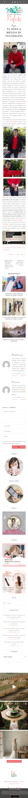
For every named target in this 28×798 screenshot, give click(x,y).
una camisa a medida (20, 101)
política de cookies (16, 794)
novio (4, 247)
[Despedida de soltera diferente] (14, 566)
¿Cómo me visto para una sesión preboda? (19, 264)
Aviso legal (20, 781)
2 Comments (22, 254)
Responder (23, 375)
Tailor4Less (16, 85)
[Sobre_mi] (14, 475)
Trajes (14, 25)
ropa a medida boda (11, 247)
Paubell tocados (17, 355)
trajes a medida (18, 220)
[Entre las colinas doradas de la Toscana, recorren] (14, 687)
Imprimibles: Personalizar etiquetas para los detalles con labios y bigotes (9, 265)
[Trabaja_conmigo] (14, 502)
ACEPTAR (15, 796)
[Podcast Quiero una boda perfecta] (14, 534)
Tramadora (16, 382)
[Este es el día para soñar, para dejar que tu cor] (14, 716)
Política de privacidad (14, 783)
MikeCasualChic (13, 121)
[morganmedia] (14, 777)
